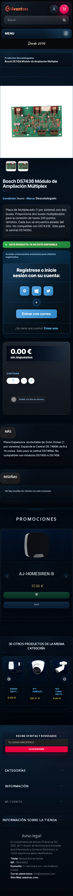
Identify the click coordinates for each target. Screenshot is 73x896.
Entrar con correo (36, 314)
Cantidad (13, 373)
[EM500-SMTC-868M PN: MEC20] (15, 672)
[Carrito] (64, 9)
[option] (36, 574)
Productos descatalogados (19, 58)
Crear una (51, 328)
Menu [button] (9, 33)
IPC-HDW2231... (38, 691)
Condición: (9, 198)
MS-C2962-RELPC (58, 691)
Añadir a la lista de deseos (31, 399)
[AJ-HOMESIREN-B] (36, 544)
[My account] (54, 9)
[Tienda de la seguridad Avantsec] (17, 9)
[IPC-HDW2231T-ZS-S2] (38, 672)
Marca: (31, 198)
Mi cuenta (13, 802)
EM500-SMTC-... (14, 690)
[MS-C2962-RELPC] (61, 672)
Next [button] (66, 576)
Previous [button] (7, 576)
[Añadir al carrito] (36, 595)
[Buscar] (64, 20)
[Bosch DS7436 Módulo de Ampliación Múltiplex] (36, 122)
